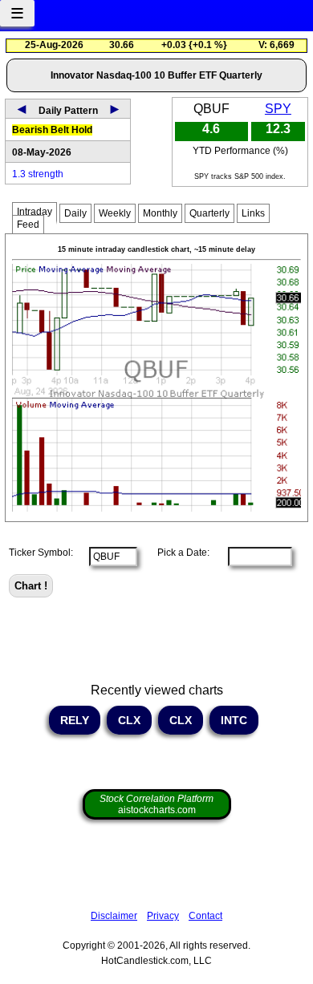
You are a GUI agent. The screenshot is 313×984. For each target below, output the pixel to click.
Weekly (115, 213)
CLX (129, 720)
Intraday (34, 211)
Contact (205, 915)
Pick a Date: (178, 552)
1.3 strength (37, 174)
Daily (75, 213)
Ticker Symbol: (41, 552)
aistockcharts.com (156, 804)
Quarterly (209, 213)
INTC (233, 720)
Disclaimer (114, 915)
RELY (74, 720)
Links (253, 213)
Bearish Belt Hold (52, 130)
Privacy (163, 915)
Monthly (160, 213)
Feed (28, 224)
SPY (278, 108)
